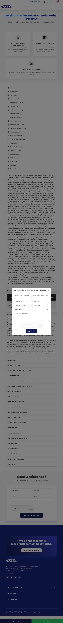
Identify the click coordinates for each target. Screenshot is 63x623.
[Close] (49, 290)
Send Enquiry (31, 331)
